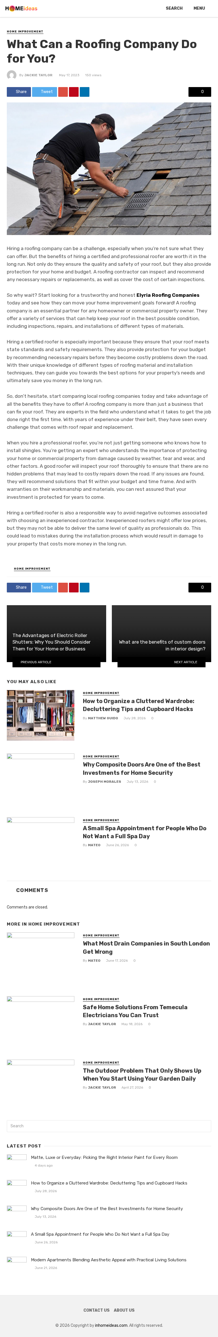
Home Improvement (25, 31)
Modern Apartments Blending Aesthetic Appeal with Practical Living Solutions (108, 1259)
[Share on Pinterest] (74, 92)
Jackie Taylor (38, 75)
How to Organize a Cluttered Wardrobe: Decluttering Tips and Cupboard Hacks (138, 705)
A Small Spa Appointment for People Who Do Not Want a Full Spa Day (144, 832)
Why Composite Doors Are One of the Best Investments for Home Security (141, 768)
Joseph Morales (104, 782)
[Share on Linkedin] (84, 92)
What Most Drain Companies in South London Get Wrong (146, 947)
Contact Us (96, 1310)
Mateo (94, 845)
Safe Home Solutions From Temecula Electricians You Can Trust (135, 1011)
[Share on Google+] (63, 92)
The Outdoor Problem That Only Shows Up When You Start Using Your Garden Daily (142, 1074)
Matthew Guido (103, 718)
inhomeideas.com (111, 1325)
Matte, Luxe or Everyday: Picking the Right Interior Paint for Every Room (104, 1157)
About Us (124, 1310)
